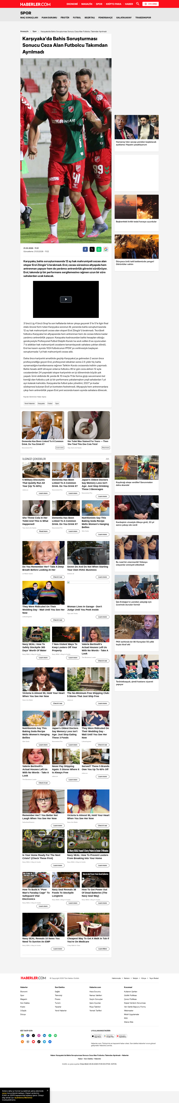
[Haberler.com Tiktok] (39, 1042)
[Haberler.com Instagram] (39, 1035)
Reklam (127, 978)
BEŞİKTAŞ (90, 17)
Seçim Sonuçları (96, 999)
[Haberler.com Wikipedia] (28, 1042)
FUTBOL (77, 17)
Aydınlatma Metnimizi (23, 1097)
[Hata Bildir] (84, 1064)
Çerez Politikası (130, 999)
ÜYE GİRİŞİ (152, 4)
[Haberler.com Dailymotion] (50, 1042)
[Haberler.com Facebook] (28, 1035)
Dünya (23, 1014)
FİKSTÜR (65, 17)
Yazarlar (58, 1007)
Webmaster (128, 1010)
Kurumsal (128, 987)
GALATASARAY (124, 17)
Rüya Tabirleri (95, 1007)
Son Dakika (24, 1003)
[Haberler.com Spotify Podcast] (55, 1035)
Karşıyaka (41, 403)
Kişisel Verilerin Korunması (135, 1003)
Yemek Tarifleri (96, 1010)
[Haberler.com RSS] (22, 1042)
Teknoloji (58, 995)
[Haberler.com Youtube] (33, 1042)
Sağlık (57, 991)
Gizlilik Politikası (130, 995)
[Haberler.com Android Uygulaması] (109, 1036)
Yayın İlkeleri (154, 978)
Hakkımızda (116, 978)
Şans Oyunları (95, 1003)
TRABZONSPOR (143, 17)
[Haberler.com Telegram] (44, 1042)
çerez (4, 1093)
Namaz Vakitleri (96, 995)
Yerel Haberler (30, 403)
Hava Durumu (95, 991)
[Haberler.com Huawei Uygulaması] (121, 1036)
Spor (35, 31)
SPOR (99, 4)
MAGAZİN (86, 4)
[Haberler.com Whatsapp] (50, 1035)
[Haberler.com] (33, 978)
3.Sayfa (23, 1010)
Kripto (22, 1007)
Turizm (58, 1003)
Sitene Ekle (128, 1022)
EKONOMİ (72, 4)
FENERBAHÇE (105, 17)
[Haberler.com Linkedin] (44, 1035)
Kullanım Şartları (130, 991)
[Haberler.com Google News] (22, 1035)
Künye (143, 978)
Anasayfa (24, 31)
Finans (57, 999)
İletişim (135, 978)
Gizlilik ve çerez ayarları (71, 1064)
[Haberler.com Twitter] (33, 1035)
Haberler (24, 987)
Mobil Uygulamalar (131, 1014)
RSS (126, 1018)
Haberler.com (95, 987)
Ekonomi (23, 991)
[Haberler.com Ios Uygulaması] (96, 1036)
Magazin (23, 999)
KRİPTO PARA (113, 4)
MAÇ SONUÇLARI (29, 17)
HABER (129, 4)
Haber (80, 1059)
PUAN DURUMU (49, 17)
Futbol (50, 403)
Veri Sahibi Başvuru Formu (135, 1007)
